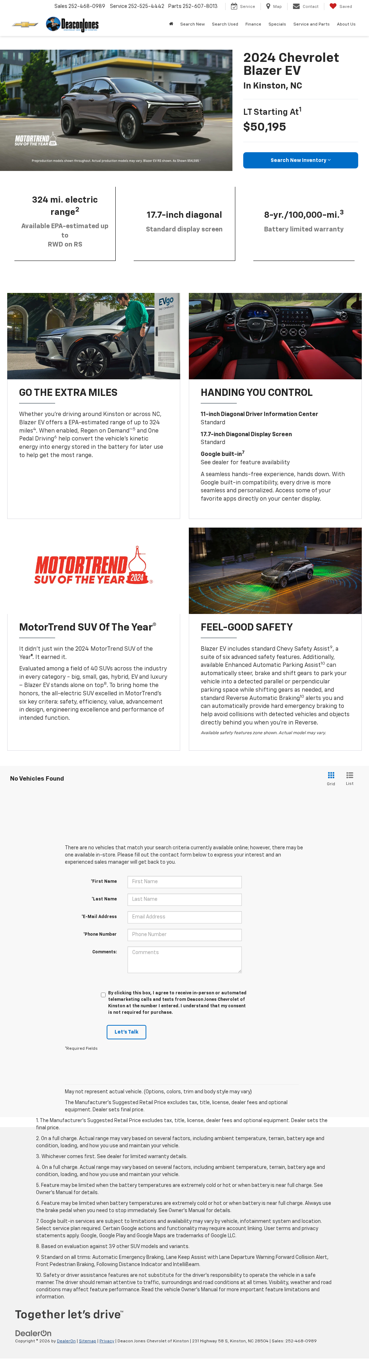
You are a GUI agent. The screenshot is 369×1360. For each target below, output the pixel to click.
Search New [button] (192, 24)
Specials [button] (277, 24)
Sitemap (87, 1341)
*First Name (104, 882)
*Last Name (104, 899)
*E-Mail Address (99, 917)
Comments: (104, 952)
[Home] (171, 24)
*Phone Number (100, 934)
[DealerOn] (33, 1333)
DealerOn (66, 1341)
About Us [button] (346, 24)
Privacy (106, 1341)
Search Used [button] (225, 24)
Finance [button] (253, 24)
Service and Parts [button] (311, 24)
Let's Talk (126, 1032)
